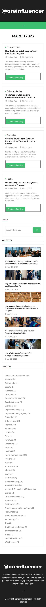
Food (7, 436)
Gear (7, 447)
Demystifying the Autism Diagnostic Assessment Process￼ (21, 183)
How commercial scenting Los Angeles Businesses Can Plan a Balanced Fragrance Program (21, 308)
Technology (10, 519)
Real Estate (10, 512)
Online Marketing (14, 91)
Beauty (8, 387)
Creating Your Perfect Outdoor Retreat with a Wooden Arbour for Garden (20, 141)
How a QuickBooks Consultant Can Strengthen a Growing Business (18, 354)
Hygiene (8, 459)
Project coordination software (18, 508)
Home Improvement (14, 455)
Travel (7, 534)
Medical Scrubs (12, 485)
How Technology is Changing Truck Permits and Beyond (21, 52)
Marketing (9, 478)
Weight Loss (10, 542)
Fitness (8, 432)
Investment (10, 466)
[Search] (37, 230)
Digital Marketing (12, 409)
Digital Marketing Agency (16, 413)
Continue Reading (16, 78)
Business (9, 390)
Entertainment (11, 421)
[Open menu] (23, 25)
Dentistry (9, 406)
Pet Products (11, 504)
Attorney (9, 379)
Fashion (8, 425)
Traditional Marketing (14, 527)
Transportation (13, 47)
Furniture (9, 440)
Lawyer (8, 474)
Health (10, 179)
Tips (7, 523)
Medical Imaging (12, 481)
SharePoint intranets (14, 515)
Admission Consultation (16, 375)
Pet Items (9, 500)
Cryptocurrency (12, 402)
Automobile (10, 383)
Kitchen (8, 470)
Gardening (11, 135)
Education (9, 417)
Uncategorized (11, 538)
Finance (8, 428)
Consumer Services (13, 398)
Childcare (9, 394)
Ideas (7, 462)
